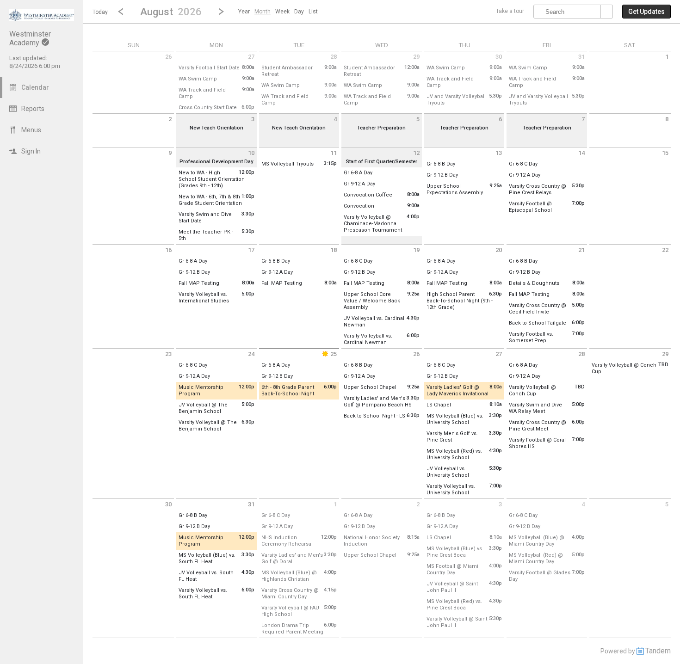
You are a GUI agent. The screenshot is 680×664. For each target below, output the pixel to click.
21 (581, 249)
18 (333, 249)
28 (333, 56)
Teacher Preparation (381, 128)
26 (168, 56)
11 (333, 152)
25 (333, 353)
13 (498, 152)
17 (251, 249)
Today (100, 12)
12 (416, 152)
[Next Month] (221, 11)
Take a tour (510, 11)
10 (251, 152)
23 (168, 353)
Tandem (658, 650)
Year (244, 11)
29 (416, 56)
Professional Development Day (216, 162)
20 (498, 249)
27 (251, 56)
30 (498, 56)
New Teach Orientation (216, 128)
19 (416, 249)
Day (299, 11)
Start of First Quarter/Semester (381, 162)
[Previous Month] (120, 11)
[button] (170, 11)
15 (665, 152)
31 (581, 56)
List (313, 11)
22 (665, 249)
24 (251, 353)
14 (581, 152)
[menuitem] (244, 11)
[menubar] (278, 11)
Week (282, 11)
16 (168, 249)
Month (262, 11)
